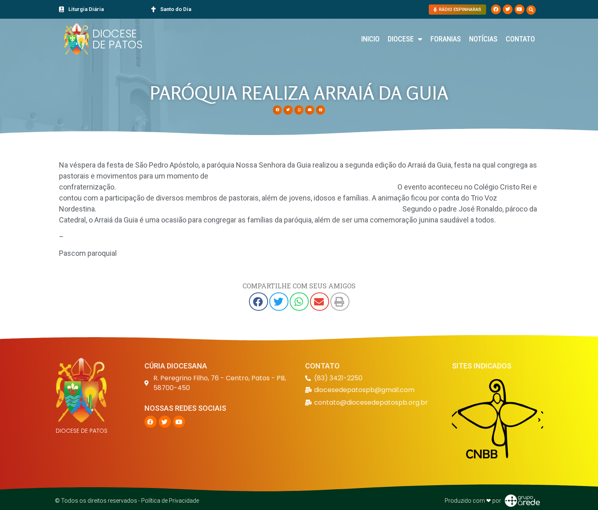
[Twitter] (508, 9)
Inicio (370, 39)
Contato (520, 39)
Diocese (401, 39)
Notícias (483, 39)
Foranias (445, 39)
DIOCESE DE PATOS (117, 39)
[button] (531, 10)
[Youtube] (519, 9)
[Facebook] (496, 9)
